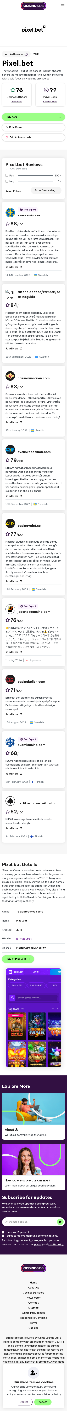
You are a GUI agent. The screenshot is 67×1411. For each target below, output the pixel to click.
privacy (38, 1244)
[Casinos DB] (33, 6)
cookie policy (56, 1244)
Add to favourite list (21, 137)
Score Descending (45, 190)
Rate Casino (16, 127)
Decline (24, 1402)
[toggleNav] (62, 5)
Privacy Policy (52, 1394)
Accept (42, 1402)
